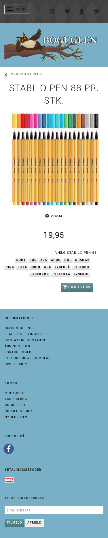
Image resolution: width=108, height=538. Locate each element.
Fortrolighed (18, 352)
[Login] (82, 11)
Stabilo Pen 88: (76, 252)
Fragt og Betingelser (26, 334)
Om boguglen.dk (20, 328)
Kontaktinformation (25, 340)
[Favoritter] (67, 11)
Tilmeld (14, 522)
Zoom (56, 216)
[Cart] (96, 11)
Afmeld (34, 522)
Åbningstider (17, 346)
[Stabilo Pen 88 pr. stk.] (54, 157)
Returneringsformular (28, 358)
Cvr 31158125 (17, 364)
